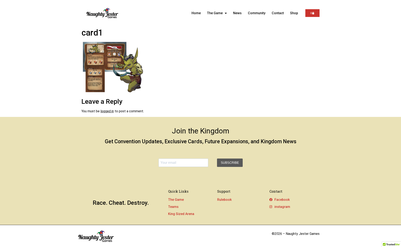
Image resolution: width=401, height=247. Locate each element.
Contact (278, 13)
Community (256, 13)
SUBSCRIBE (230, 162)
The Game (215, 13)
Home (196, 13)
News (237, 13)
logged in (107, 111)
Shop (294, 13)
